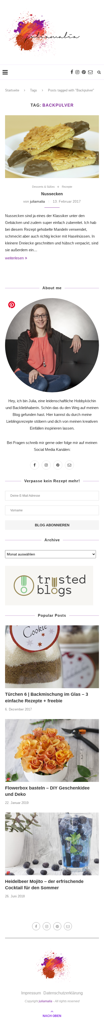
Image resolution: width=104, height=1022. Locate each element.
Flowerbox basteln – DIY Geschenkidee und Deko (47, 791)
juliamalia (37, 201)
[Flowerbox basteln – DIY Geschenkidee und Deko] (52, 750)
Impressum (31, 993)
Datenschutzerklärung (63, 993)
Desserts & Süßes (43, 186)
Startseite (12, 90)
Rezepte (67, 186)
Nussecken (52, 194)
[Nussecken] (52, 146)
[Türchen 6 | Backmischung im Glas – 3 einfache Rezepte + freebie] (52, 656)
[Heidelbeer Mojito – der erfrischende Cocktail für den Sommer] (52, 844)
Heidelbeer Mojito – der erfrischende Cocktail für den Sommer (44, 884)
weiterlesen (14, 258)
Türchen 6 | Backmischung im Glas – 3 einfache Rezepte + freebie (46, 697)
